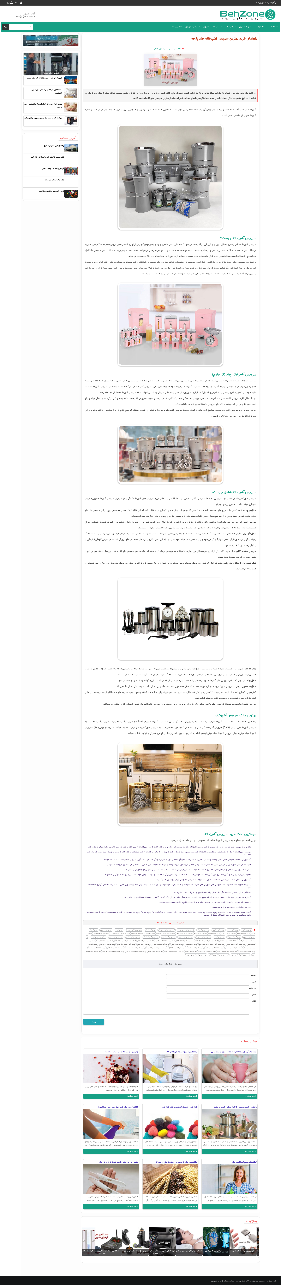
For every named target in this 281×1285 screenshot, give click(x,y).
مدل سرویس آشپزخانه (246, 930)
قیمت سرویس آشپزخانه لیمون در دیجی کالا (195, 955)
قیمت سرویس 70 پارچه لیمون (107, 944)
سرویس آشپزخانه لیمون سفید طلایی (214, 948)
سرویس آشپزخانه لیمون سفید (115, 948)
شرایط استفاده (229, 1281)
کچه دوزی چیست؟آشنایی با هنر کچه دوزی (179, 1107)
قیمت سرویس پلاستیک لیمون (155, 951)
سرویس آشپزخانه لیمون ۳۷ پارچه (176, 948)
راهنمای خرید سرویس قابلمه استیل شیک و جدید (235, 1107)
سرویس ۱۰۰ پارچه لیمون (143, 944)
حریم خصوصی (216, 1281)
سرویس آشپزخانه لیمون (106, 930)
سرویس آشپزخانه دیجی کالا (234, 937)
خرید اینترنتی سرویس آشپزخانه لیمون (174, 951)
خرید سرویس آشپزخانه (219, 937)
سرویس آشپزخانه (119, 930)
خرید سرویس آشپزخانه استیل (132, 937)
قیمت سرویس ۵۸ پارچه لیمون (247, 951)
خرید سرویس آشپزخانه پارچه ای (203, 937)
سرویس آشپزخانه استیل (214, 933)
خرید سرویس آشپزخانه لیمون (168, 937)
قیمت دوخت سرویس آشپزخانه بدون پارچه (143, 933)
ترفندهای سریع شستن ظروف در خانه (181, 1052)
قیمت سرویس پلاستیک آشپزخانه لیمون (156, 948)
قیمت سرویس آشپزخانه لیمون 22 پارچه (227, 951)
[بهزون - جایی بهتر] (249, 14)
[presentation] (258, 1258)
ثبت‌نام (16, 2)
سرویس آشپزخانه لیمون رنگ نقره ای (126, 944)
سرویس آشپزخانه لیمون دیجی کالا (160, 944)
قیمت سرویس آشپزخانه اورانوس (101, 933)
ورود (8, 2)
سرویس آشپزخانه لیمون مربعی (234, 948)
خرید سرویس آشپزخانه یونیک (185, 937)
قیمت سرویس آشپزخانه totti (145, 941)
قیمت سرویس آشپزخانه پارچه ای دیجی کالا (207, 941)
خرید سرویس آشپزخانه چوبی (115, 937)
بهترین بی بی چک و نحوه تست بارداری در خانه (118, 1162)
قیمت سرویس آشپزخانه (203, 930)
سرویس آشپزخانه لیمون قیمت (195, 948)
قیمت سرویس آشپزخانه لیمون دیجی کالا (113, 951)
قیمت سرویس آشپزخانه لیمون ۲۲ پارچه (219, 955)
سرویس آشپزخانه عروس (228, 933)
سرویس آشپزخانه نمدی (200, 933)
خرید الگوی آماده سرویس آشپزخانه (229, 941)
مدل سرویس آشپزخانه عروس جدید (186, 930)
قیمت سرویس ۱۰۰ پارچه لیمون (207, 951)
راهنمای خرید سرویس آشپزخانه (98, 937)
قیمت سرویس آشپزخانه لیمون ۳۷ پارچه (165, 941)
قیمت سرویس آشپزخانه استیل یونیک (236, 944)
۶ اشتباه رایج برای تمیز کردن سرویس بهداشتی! (118, 1107)
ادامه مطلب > (250, 1096)
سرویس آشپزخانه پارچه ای (243, 933)
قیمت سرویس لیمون (191, 951)
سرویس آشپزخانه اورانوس (218, 930)
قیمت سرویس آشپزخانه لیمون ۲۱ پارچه (135, 951)
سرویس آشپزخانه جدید (233, 930)
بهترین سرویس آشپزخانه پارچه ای (134, 930)
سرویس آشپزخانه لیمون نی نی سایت (134, 948)
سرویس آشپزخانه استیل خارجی (184, 933)
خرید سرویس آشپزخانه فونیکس (151, 937)
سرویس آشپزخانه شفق (150, 930)
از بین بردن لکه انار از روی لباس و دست (121, 1052)
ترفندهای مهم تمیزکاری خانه (244, 1162)
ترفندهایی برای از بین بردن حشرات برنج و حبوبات (176, 1162)
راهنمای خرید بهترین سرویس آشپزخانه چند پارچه (224, 38)
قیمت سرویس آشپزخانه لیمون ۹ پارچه (240, 955)
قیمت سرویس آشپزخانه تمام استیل (165, 933)
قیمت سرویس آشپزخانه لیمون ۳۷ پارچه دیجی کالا (211, 944)
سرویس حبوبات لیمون (177, 944)
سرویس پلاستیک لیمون (191, 944)
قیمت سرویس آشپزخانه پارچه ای (166, 930)
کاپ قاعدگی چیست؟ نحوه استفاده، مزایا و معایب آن (234, 1052)
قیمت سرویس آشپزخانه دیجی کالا (185, 941)
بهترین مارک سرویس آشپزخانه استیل (121, 933)
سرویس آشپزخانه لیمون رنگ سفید (97, 948)
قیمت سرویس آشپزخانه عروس (105, 941)
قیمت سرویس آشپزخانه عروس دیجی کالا (125, 941)
